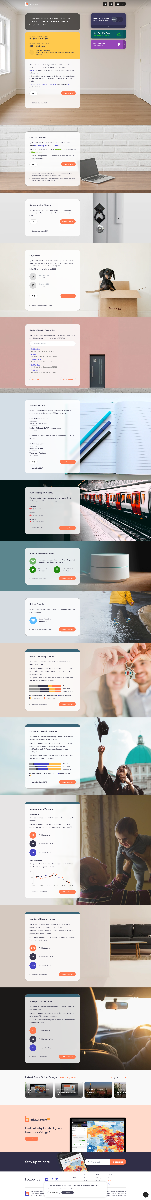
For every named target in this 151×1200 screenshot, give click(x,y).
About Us (110, 1175)
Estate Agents (77, 1178)
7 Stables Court (35, 370)
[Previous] (111, 1078)
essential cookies (61, 1189)
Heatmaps (86, 1175)
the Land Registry (40, 146)
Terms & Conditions (82, 1185)
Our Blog (86, 1181)
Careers (110, 1178)
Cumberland (55, 5)
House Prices (76, 1175)
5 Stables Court (35, 365)
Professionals (87, 1178)
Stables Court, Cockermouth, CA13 (42, 84)
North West (46, 5)
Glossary (98, 1178)
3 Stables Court (35, 354)
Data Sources (99, 1181)
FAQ (97, 1175)
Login (109, 1181)
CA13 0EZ (78, 5)
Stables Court (69, 5)
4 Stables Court (35, 360)
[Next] (125, 1078)
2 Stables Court (35, 349)
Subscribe (118, 1161)
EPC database (55, 146)
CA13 (62, 5)
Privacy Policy (95, 1185)
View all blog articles (68, 1078)
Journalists (76, 1181)
